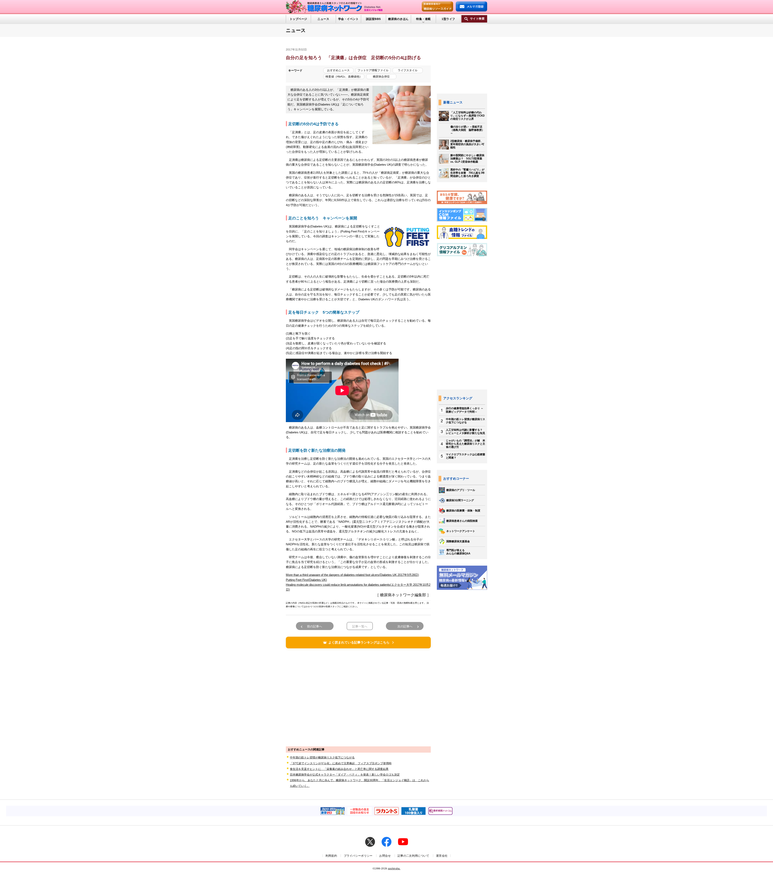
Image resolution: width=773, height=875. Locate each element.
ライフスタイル (408, 70)
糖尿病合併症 (381, 76)
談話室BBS (373, 19)
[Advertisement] (358, 696)
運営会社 (441, 855)
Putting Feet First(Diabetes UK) (306, 580)
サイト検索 (477, 18)
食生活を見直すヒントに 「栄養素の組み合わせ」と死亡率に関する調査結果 (339, 769)
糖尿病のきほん (398, 19)
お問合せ (385, 855)
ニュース (323, 19)
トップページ (298, 19)
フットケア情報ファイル (373, 70)
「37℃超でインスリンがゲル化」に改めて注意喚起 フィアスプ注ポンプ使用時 (341, 763)
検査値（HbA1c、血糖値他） (344, 76)
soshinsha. (394, 868)
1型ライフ (448, 19)
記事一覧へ (359, 626)
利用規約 (331, 855)
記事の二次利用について (413, 855)
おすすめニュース (338, 70)
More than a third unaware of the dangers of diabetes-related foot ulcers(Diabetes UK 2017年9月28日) (352, 574)
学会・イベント (348, 19)
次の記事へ (404, 626)
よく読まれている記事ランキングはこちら (359, 642)
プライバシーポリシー (358, 855)
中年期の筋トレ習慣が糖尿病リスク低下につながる (322, 757)
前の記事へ (314, 626)
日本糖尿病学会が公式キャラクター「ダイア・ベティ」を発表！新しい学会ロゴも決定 (345, 774)
